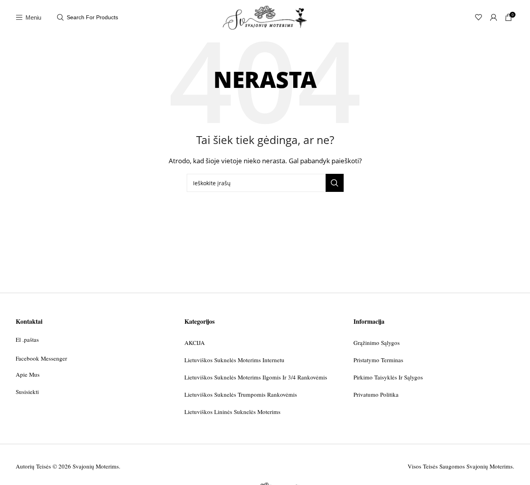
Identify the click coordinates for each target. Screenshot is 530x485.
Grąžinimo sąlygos (376, 342)
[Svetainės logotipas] (265, 16)
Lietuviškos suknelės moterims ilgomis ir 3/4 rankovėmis (255, 377)
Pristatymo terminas (378, 360)
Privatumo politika (376, 394)
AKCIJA (194, 342)
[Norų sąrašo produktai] (478, 17)
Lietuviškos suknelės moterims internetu (234, 360)
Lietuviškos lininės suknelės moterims (232, 412)
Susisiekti (27, 392)
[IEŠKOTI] (335, 183)
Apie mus (28, 374)
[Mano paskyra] (493, 17)
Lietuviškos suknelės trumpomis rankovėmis (240, 394)
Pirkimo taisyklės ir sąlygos (388, 377)
